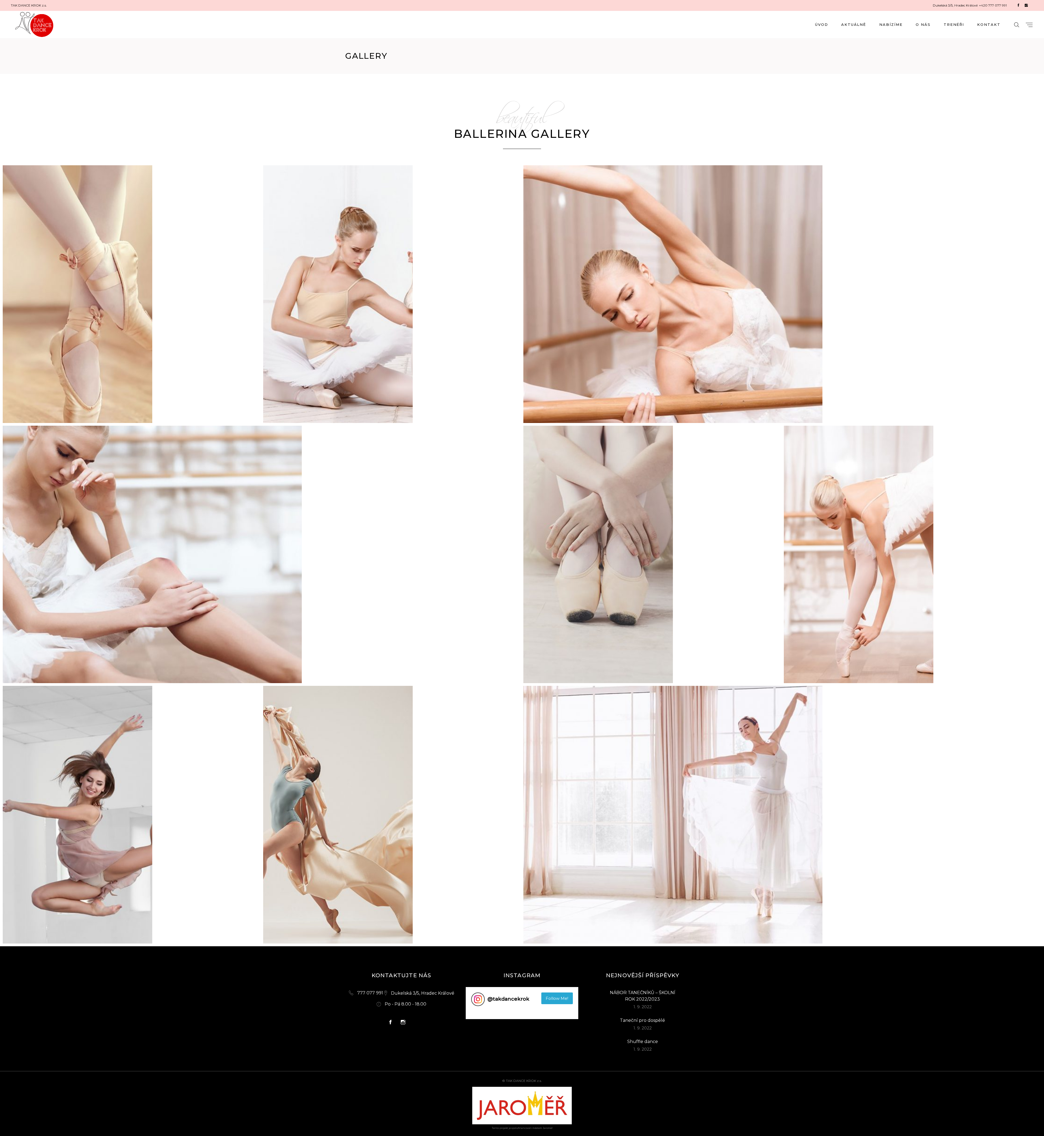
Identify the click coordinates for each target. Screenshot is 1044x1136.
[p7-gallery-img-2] (392, 294)
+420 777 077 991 (993, 5)
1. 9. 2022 (642, 1006)
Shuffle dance (642, 1041)
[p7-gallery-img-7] (131, 815)
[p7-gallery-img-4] (262, 554)
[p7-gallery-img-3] (782, 294)
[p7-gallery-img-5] (652, 554)
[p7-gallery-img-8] (392, 815)
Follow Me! (557, 998)
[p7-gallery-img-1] (131, 294)
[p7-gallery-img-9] (782, 815)
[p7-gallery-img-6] (913, 554)
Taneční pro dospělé (642, 1020)
